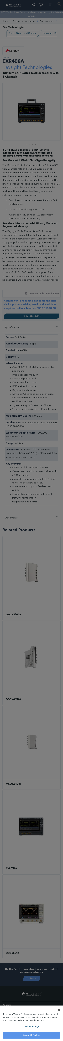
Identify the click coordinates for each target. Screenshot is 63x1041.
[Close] (59, 1010)
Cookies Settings (31, 1026)
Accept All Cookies (31, 1035)
